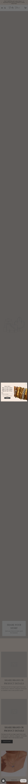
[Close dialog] (26, 383)
